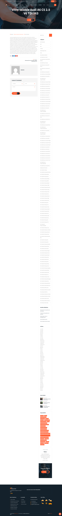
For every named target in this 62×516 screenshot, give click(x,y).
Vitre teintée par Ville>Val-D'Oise (44, 298)
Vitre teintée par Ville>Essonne (44, 287)
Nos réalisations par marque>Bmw (45, 76)
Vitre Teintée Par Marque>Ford (44, 204)
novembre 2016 (42, 357)
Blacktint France (16, 513)
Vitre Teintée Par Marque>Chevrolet (45, 187)
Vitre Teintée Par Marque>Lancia (44, 227)
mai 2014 (41, 390)
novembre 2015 (42, 373)
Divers (41, 52)
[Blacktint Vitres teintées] (8, 5)
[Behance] (46, 460)
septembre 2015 (42, 375)
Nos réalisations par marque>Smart (45, 153)
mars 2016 (41, 368)
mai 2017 (41, 349)
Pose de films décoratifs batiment (44, 424)
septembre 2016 (42, 360)
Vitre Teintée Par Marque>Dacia (44, 193)
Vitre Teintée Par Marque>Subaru (44, 270)
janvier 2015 (41, 386)
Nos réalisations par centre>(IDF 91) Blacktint (45, 60)
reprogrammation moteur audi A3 (44, 430)
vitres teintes (42, 438)
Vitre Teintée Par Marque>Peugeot (45, 250)
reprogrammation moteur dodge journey (45, 433)
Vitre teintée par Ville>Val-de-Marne (45, 300)
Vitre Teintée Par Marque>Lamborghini (43, 225)
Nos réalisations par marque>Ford (44, 97)
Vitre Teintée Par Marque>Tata (44, 274)
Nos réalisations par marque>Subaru (45, 155)
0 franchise (42, 415)
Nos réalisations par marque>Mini (44, 130)
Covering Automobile (14, 508)
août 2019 (41, 331)
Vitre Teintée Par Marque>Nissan (44, 246)
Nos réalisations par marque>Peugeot (45, 140)
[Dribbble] (47, 460)
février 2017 (41, 353)
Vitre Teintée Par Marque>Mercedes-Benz (45, 237)
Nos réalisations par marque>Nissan (45, 136)
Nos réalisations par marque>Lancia (45, 113)
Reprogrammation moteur (14, 504)
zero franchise (42, 444)
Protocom (51, 513)
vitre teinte (47, 441)
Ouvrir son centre (23, 504)
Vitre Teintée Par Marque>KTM (44, 222)
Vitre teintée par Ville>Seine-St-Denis (45, 296)
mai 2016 (41, 365)
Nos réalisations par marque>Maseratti (43, 122)
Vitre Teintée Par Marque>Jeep (44, 217)
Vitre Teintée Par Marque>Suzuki (44, 272)
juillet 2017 (41, 347)
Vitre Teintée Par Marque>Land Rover (45, 229)
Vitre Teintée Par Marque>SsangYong (45, 268)
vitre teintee (42, 443)
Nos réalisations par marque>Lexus (45, 119)
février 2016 (41, 369)
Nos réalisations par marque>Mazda (45, 124)
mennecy (48, 421)
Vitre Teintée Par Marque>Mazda (44, 234)
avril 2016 (41, 366)
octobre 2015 (42, 374)
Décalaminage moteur (43, 50)
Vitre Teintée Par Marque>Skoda (44, 263)
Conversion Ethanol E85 (14, 502)
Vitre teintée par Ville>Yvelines (44, 302)
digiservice (47, 418)
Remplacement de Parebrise (15, 501)
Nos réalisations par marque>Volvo (45, 165)
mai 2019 (41, 335)
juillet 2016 (41, 362)
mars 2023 (41, 330)
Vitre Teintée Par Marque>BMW (44, 180)
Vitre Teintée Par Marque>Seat (44, 261)
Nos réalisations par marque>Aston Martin (45, 69)
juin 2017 (41, 348)
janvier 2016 (41, 370)
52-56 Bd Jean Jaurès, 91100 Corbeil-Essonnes (21, 1)
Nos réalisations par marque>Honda (45, 99)
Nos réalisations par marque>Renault (45, 144)
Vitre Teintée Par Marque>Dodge (44, 198)
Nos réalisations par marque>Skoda (45, 151)
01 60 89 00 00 (9, 1)
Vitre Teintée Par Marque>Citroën (44, 191)
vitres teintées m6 (43, 441)
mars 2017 (41, 352)
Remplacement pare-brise (44, 427)
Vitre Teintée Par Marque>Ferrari (44, 200)
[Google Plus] (17, 56)
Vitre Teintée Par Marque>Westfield (45, 283)
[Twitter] (14, 56)
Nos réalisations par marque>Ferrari (45, 92)
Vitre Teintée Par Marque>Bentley (44, 178)
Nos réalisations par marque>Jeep (44, 105)
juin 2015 (41, 379)
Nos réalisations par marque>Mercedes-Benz (43, 128)
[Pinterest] (15, 56)
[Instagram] (45, 460)
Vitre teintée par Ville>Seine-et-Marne (45, 294)
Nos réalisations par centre (43, 57)
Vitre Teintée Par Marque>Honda (44, 206)
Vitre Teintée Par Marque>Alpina (44, 174)
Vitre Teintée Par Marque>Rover (44, 257)
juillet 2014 (41, 387)
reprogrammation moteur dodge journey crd (45, 435)
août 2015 (41, 377)
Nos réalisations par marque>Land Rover (44, 116)
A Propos (22, 499)
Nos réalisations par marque (44, 62)
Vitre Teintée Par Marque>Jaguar (44, 215)
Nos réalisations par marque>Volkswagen (43, 163)
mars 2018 (41, 338)
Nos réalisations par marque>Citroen (45, 84)
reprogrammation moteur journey (44, 437)
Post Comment (16, 93)
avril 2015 (41, 382)
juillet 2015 (41, 378)
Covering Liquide (42, 418)
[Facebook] (12, 56)
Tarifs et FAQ (23, 502)
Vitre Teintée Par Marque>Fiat (44, 202)
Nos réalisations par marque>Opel (44, 138)
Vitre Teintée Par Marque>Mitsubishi (45, 244)
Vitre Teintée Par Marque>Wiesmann (45, 285)
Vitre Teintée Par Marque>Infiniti (44, 211)
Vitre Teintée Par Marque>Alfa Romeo (45, 172)
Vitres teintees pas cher (43, 319)
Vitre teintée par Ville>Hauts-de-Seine (45, 289)
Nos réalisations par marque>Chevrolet (43, 79)
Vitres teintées (13, 499)
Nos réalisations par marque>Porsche (45, 142)
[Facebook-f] (10, 493)
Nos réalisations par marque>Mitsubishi (43, 133)
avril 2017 (41, 351)
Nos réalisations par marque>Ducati (45, 90)
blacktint (12, 34)
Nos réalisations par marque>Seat (44, 149)
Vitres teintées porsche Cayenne (45, 321)
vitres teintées (46, 438)
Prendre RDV (53, 1)
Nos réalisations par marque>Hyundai (45, 101)
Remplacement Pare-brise (43, 167)
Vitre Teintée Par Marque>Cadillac (44, 185)
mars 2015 (41, 383)
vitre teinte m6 (46, 443)
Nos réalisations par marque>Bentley (45, 74)
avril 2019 (41, 336)
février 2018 (41, 339)
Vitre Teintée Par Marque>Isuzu (44, 213)
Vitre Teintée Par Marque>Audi (19, 34)
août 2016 (41, 361)
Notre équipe (23, 501)
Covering (41, 48)
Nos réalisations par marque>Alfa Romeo (44, 66)
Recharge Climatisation (14, 507)
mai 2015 (41, 381)
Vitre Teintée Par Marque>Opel (44, 248)
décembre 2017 (42, 340)
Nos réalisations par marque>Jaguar (45, 103)
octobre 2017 (42, 343)
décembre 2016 (42, 356)
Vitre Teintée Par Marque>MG (44, 239)
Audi (40, 44)
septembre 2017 (42, 344)
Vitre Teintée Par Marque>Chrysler (44, 189)
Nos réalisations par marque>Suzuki (45, 157)
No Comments (27, 34)
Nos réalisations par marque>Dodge (45, 88)
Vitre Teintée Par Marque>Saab (44, 259)
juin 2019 (41, 334)
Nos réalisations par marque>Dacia (45, 86)
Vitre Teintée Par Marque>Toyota (44, 276)
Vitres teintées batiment (43, 440)
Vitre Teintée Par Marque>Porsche (44, 252)
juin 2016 (41, 364)
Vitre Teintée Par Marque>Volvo (44, 281)
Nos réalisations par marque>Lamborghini (43, 111)
